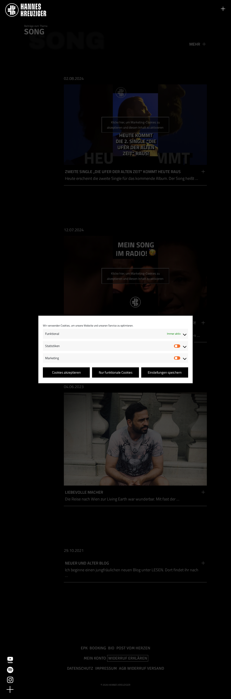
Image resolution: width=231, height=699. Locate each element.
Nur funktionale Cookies (115, 372)
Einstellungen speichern (165, 372)
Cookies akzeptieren (66, 372)
